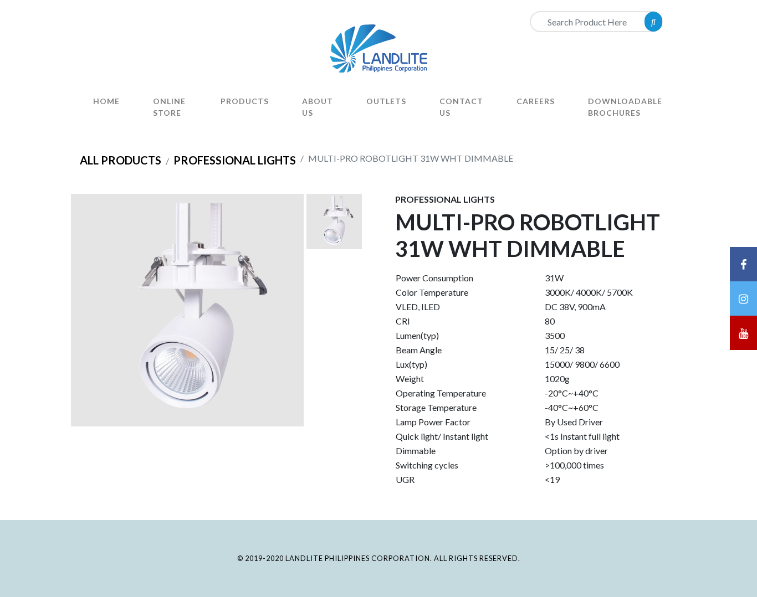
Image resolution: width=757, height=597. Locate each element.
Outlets (386, 101)
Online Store (169, 106)
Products (245, 101)
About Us (317, 106)
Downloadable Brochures (625, 106)
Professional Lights (234, 160)
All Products (120, 160)
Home (106, 101)
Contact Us (461, 106)
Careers (535, 101)
